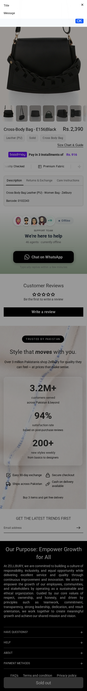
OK (79, 83)
